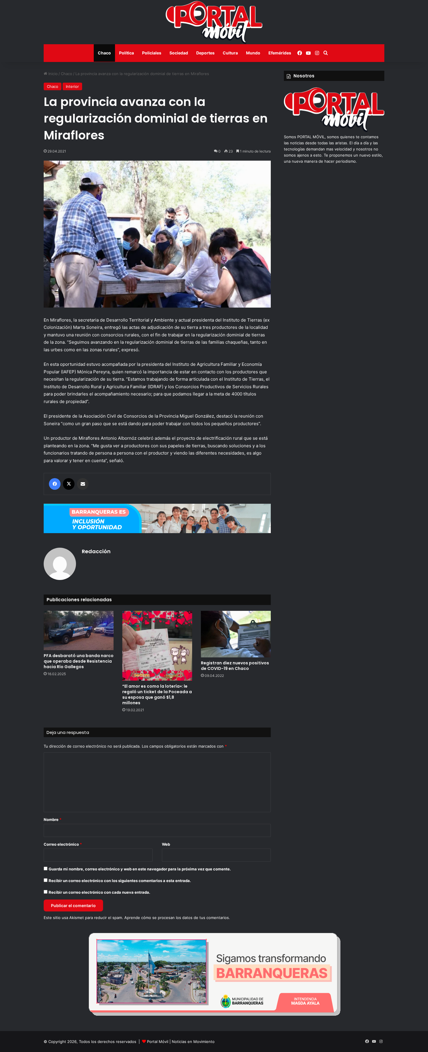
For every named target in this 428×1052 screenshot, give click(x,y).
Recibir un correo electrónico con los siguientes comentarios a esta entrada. (120, 880)
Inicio (52, 73)
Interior (72, 86)
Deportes (205, 52)
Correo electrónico (63, 844)
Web (166, 844)
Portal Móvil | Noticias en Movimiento (181, 1041)
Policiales (151, 52)
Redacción (96, 551)
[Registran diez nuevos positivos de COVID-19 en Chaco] (236, 634)
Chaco (104, 52)
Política (126, 52)
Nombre (52, 819)
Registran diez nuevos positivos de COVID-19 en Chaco (235, 665)
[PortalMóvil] (334, 130)
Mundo (253, 52)
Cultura (230, 52)
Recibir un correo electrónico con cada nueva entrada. (99, 892)
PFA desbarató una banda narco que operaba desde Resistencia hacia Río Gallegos (79, 661)
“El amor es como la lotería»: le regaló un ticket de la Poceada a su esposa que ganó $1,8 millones (157, 694)
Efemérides (279, 52)
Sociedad (178, 52)
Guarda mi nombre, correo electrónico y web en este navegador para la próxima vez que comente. (140, 869)
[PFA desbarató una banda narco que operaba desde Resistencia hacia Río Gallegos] (79, 630)
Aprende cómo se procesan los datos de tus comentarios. (177, 917)
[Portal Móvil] (214, 22)
